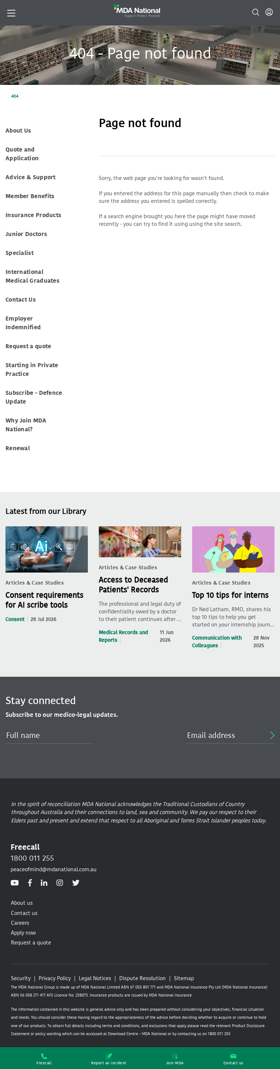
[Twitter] (75, 883)
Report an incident (109, 1063)
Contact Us (20, 299)
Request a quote (28, 346)
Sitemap (184, 978)
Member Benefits (30, 196)
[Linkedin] (44, 883)
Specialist (19, 253)
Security (21, 978)
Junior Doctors (26, 234)
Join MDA (175, 1063)
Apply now (23, 932)
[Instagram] (60, 883)
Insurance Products (33, 215)
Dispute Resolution (142, 978)
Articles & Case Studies (34, 582)
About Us (18, 130)
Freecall (43, 1063)
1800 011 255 (32, 858)
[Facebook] (30, 883)
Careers (20, 923)
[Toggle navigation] (11, 12)
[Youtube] (15, 883)
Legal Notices (95, 978)
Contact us (233, 1063)
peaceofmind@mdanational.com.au (54, 869)
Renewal (17, 448)
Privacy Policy (55, 978)
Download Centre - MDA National (137, 1034)
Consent (15, 619)
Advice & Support (30, 177)
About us (22, 903)
